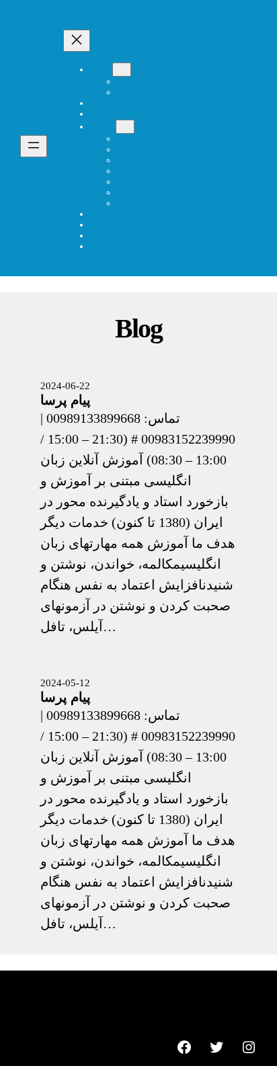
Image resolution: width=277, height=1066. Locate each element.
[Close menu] (76, 41)
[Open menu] (33, 146)
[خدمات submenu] (125, 127)
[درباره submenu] (121, 70)
